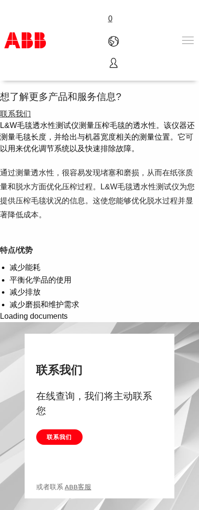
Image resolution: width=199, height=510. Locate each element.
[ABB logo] (25, 40)
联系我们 (59, 436)
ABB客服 (78, 486)
